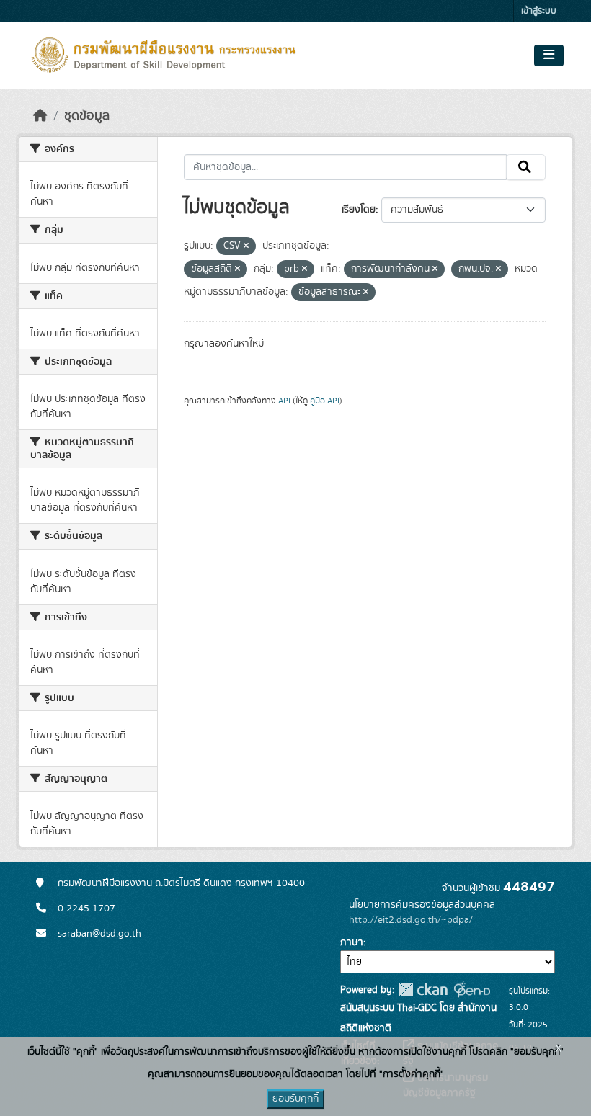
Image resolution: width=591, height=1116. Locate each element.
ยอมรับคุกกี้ (295, 1099)
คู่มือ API (324, 400)
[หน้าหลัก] (40, 116)
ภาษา (351, 942)
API (284, 400)
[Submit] (526, 167)
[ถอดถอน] (246, 246)
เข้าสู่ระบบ (538, 11)
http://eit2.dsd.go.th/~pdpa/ (411, 920)
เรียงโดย (359, 209)
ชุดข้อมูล (87, 116)
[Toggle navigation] (549, 55)
